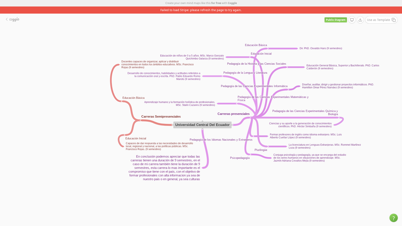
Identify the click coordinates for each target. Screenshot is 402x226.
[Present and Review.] (352, 20)
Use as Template (378, 20)
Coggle (232, 3)
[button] (393, 218)
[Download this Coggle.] (360, 20)
